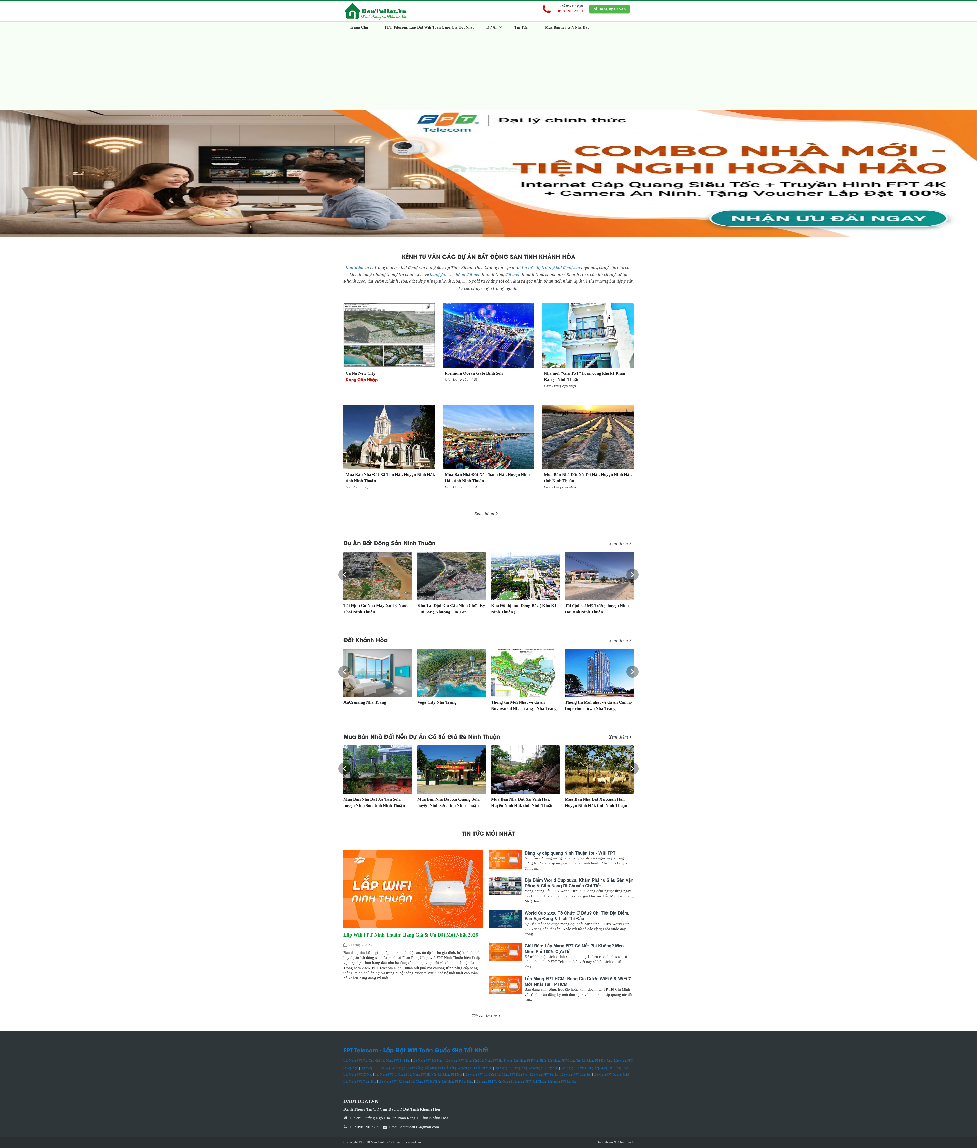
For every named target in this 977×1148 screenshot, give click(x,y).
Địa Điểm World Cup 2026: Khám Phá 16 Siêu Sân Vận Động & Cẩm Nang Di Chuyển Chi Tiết (579, 883)
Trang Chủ (359, 27)
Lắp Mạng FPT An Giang (390, 1074)
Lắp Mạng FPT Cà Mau (357, 1074)
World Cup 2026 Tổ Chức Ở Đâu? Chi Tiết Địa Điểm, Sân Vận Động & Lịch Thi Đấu (577, 916)
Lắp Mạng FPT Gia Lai (374, 1068)
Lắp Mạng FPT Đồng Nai (510, 1068)
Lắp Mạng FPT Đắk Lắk (440, 1068)
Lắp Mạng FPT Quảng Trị (564, 1060)
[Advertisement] (496, 71)
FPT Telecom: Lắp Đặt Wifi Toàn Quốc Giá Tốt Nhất (429, 27)
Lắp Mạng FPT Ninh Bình (530, 1060)
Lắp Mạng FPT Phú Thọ (395, 1060)
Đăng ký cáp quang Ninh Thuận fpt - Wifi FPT (570, 853)
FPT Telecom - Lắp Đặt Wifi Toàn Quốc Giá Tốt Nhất (415, 1050)
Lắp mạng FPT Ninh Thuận (529, 1081)
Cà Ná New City (361, 373)
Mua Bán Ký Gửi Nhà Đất (567, 27)
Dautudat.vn (357, 267)
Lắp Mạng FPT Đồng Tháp (611, 1068)
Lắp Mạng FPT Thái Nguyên (361, 1060)
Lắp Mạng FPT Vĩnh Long (577, 1068)
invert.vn (414, 1142)
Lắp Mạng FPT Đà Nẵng (597, 1060)
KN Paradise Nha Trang (587, 702)
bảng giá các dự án (447, 274)
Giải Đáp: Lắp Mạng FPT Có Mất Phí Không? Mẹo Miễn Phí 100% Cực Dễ (574, 948)
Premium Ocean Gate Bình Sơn (474, 373)
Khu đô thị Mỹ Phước (500, 605)
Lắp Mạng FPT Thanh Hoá (359, 1081)
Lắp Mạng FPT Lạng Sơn (575, 1074)
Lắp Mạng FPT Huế (450, 1074)
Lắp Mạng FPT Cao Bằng (457, 1081)
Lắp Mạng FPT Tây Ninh (543, 1068)
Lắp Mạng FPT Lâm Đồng (407, 1068)
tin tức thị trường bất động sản (551, 267)
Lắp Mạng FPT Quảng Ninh (610, 1074)
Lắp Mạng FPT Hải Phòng (496, 1060)
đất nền (473, 274)
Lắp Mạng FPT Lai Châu (479, 1074)
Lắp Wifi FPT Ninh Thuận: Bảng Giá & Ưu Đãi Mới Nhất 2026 (410, 935)
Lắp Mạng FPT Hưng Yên (461, 1060)
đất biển (513, 274)
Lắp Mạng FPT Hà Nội (422, 1074)
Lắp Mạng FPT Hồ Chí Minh (474, 1068)
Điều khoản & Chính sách (615, 1142)
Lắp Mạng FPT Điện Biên (512, 1074)
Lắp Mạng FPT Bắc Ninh (427, 1060)
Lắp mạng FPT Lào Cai (562, 1081)
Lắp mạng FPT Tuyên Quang (493, 1081)
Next (632, 575)
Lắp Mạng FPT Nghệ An (393, 1081)
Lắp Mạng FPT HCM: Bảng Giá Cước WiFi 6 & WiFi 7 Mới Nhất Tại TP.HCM (578, 981)
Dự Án (492, 27)
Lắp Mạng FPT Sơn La (544, 1074)
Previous (344, 575)
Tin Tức (521, 27)
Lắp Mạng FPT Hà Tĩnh (425, 1081)
